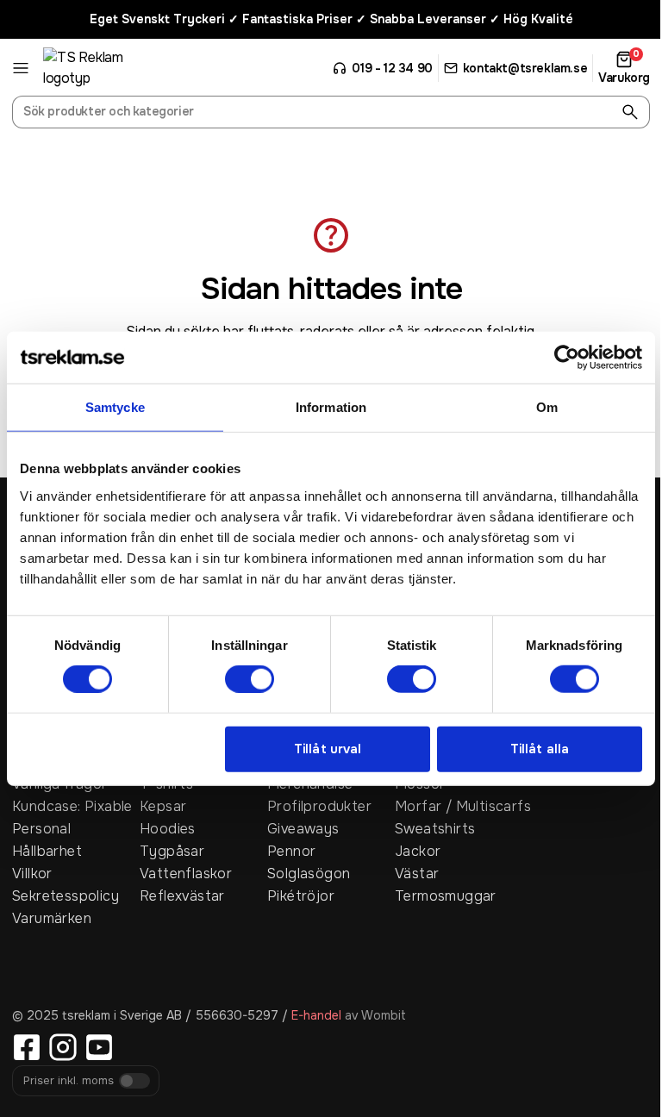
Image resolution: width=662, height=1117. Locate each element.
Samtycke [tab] (115, 407)
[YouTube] (99, 1047)
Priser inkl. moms (68, 1081)
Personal (41, 829)
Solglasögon (308, 873)
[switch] (249, 679)
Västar (417, 873)
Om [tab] (547, 407)
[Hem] (107, 68)
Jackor (417, 851)
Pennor (291, 851)
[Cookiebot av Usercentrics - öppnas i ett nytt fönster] (566, 358)
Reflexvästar (182, 896)
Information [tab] (331, 407)
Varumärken (51, 918)
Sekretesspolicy (65, 896)
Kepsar (163, 806)
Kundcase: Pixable (72, 806)
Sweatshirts (435, 829)
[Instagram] (63, 1047)
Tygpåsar (172, 851)
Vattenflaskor (186, 873)
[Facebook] (26, 1047)
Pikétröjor (300, 896)
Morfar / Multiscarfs (458, 806)
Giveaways (303, 829)
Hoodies (168, 829)
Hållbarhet (47, 851)
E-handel (316, 1015)
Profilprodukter (319, 806)
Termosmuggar (445, 896)
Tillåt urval (327, 749)
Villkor (32, 873)
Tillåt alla (539, 749)
